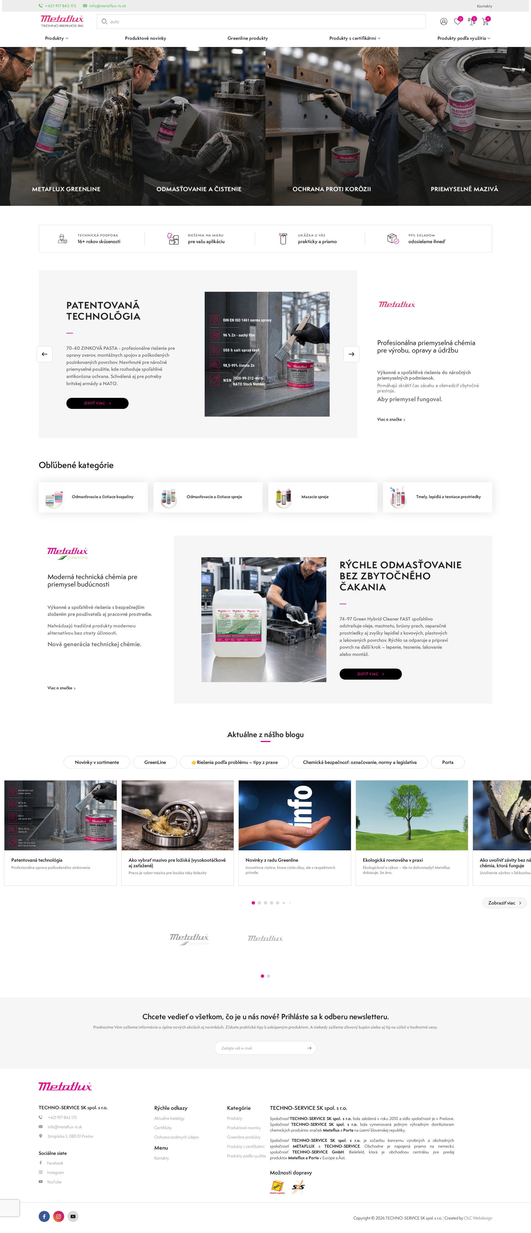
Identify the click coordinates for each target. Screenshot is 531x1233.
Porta (448, 762)
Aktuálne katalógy (169, 1118)
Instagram (55, 1172)
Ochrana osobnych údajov (176, 1137)
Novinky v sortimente (97, 762)
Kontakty (484, 6)
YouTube (54, 1181)
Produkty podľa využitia (246, 1155)
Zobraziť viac (501, 903)
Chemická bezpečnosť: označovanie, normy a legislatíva (360, 762)
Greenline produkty (244, 1137)
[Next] (351, 354)
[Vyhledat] (103, 21)
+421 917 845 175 (60, 5)
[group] (60, 833)
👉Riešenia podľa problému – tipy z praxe (234, 762)
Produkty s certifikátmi (245, 1146)
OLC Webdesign (478, 1218)
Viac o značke (391, 419)
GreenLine (155, 762)
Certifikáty (163, 1127)
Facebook (55, 1163)
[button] (253, 903)
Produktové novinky (244, 1127)
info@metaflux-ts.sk (107, 5)
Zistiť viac (97, 402)
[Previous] (45, 354)
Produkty (234, 1118)
